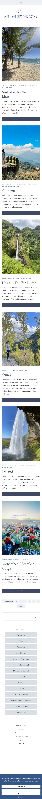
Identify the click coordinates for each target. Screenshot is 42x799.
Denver (21, 729)
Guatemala (10, 190)
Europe (4, 465)
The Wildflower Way (21, 14)
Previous (8, 601)
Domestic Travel (8, 278)
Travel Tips (21, 712)
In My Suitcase (21, 694)
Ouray (7, 374)
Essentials (21, 676)
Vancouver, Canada (21, 736)
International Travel (18, 85)
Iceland (7, 471)
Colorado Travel (8, 370)
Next (21, 606)
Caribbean (5, 85)
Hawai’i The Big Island (19, 282)
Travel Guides (32, 85)
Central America (8, 184)
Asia (21, 641)
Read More (21, 119)
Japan (21, 740)
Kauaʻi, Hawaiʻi (21, 733)
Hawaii (17, 278)
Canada (21, 647)
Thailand (21, 743)
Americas (21, 635)
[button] (21, 2)
